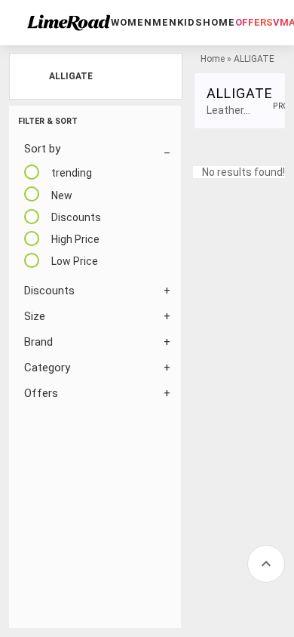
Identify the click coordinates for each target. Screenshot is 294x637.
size (34, 316)
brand (38, 342)
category (47, 367)
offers (254, 22)
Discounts (49, 290)
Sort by (42, 148)
